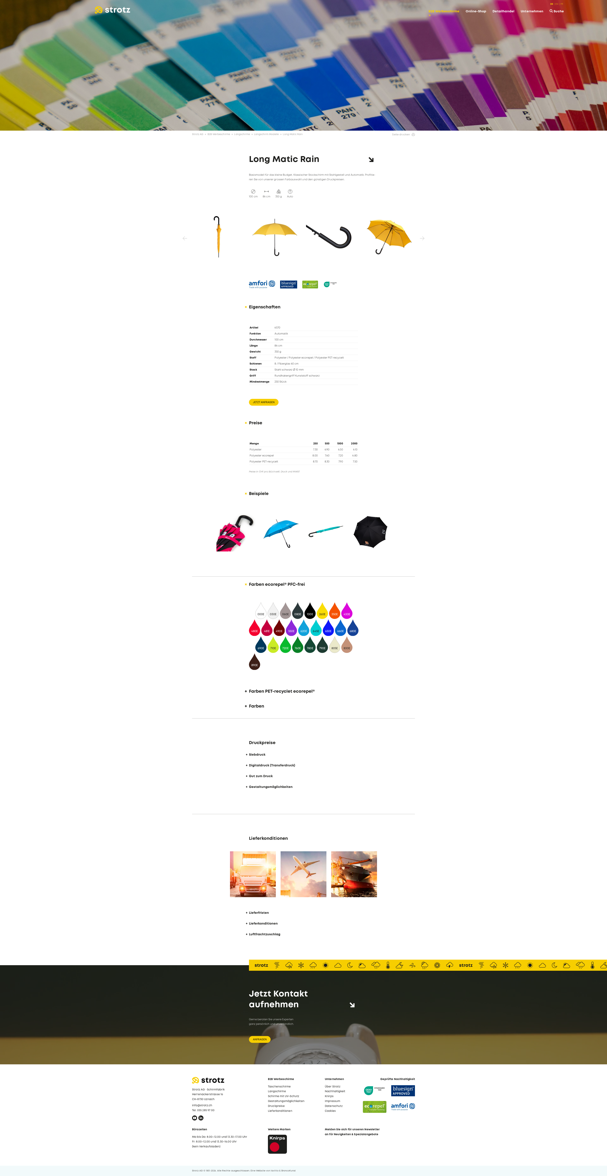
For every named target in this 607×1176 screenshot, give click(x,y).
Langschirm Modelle (266, 134)
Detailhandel (503, 11)
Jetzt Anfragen (264, 402)
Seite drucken (401, 134)
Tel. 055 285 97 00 (203, 1110)
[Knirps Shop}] (277, 1144)
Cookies (330, 1111)
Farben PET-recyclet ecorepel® (282, 691)
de (551, 4)
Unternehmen (532, 11)
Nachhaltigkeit (335, 1091)
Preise (255, 423)
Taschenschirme (279, 1087)
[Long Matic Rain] (218, 237)
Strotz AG (197, 134)
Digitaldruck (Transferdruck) (272, 765)
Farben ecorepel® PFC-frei (277, 585)
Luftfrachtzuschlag (264, 934)
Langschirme (242, 134)
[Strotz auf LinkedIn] (200, 1119)
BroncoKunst (288, 1171)
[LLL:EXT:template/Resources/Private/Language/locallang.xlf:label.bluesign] (288, 284)
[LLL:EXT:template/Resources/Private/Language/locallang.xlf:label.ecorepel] (310, 284)
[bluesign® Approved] (403, 1091)
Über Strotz (332, 1087)
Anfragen (260, 1039)
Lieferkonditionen (263, 923)
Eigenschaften (264, 307)
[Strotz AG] (112, 10)
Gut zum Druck (261, 776)
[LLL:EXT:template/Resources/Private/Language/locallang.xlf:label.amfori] (262, 284)
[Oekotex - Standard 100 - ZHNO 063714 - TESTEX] (374, 1091)
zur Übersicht (588, 1170)
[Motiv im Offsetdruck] (371, 531)
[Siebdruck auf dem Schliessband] (236, 531)
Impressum (332, 1101)
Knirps (329, 1096)
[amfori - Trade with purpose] (403, 1107)
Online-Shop (476, 11)
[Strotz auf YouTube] (194, 1119)
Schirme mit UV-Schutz (283, 1096)
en (556, 4)
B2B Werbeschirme (444, 11)
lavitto (275, 1171)
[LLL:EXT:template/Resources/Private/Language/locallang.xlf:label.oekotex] (330, 284)
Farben (256, 706)
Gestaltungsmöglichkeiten (271, 787)
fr (562, 4)
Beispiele (259, 494)
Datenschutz (334, 1106)
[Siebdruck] (281, 531)
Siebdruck (257, 754)
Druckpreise (276, 1106)
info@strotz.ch (202, 1105)
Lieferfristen (259, 912)
